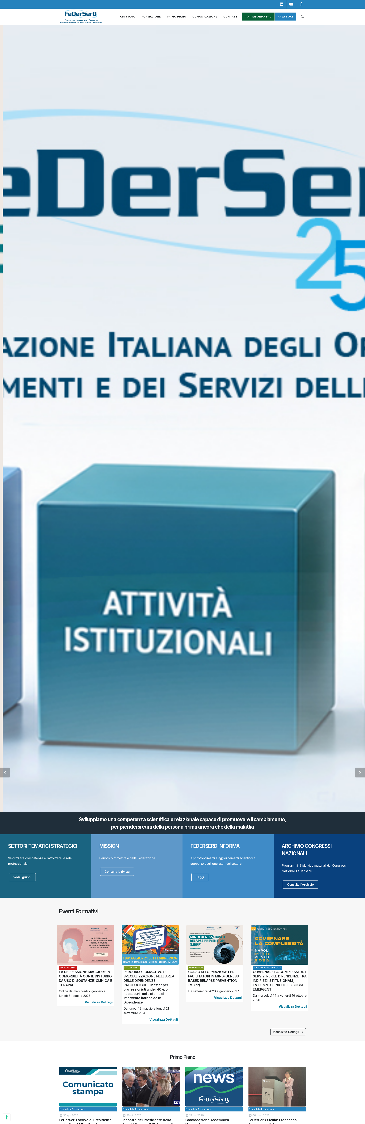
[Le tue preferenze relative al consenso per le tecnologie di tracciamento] (6, 1117)
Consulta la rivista (117, 871)
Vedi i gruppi (22, 877)
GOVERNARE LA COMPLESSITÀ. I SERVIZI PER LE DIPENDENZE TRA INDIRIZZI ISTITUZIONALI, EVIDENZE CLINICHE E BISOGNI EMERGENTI (280, 980)
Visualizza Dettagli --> (288, 1032)
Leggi (200, 877)
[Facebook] (301, 4)
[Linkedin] (281, 4)
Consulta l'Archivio (300, 884)
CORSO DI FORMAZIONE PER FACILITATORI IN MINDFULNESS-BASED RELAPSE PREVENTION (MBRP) (214, 978)
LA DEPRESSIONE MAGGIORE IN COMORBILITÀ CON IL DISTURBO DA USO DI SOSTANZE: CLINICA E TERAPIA (85, 978)
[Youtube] (291, 4)
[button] (5, 772)
